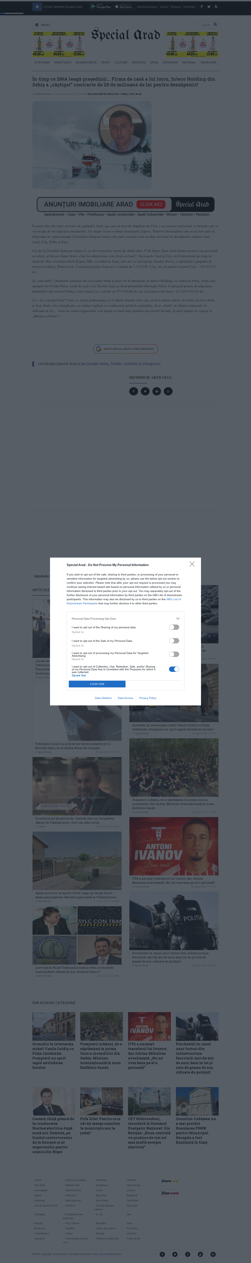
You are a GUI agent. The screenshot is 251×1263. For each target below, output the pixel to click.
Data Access (125, 698)
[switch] (174, 627)
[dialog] (125, 631)
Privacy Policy (147, 698)
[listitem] (125, 618)
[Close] (193, 565)
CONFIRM (97, 684)
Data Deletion (103, 698)
